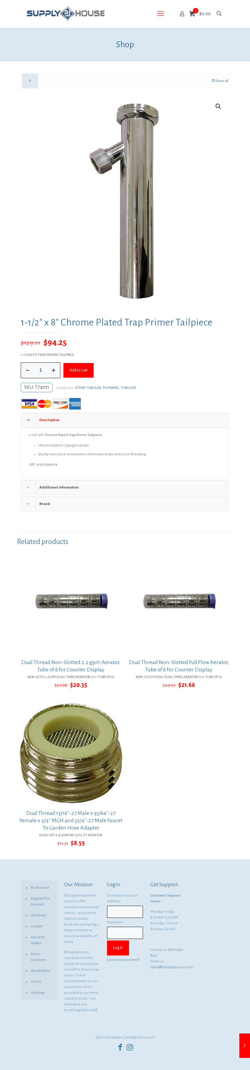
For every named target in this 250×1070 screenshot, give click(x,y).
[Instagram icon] (130, 1047)
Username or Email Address (122, 898)
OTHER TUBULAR (88, 388)
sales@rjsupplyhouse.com (171, 967)
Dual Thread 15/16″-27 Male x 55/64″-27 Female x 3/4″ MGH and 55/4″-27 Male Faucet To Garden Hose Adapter (71, 820)
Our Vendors (40, 971)
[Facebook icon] (120, 1047)
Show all (221, 81)
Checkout (38, 915)
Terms (36, 982)
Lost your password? (123, 960)
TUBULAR (128, 388)
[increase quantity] (53, 370)
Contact (37, 926)
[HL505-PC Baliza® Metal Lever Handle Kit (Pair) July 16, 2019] (244, 1045)
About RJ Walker (38, 940)
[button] (218, 106)
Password (115, 922)
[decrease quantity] (27, 370)
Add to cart (79, 370)
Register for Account (40, 901)
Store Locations (38, 957)
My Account (40, 888)
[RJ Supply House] (66, 13)
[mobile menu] (160, 14)
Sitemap (38, 993)
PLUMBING (111, 388)
